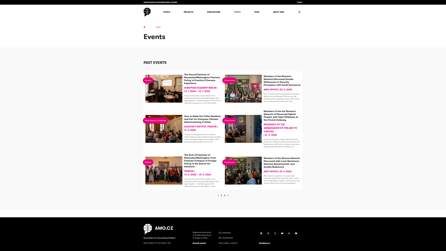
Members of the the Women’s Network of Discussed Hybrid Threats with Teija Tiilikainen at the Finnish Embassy (281, 115)
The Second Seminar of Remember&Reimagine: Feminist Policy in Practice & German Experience (202, 79)
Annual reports (199, 243)
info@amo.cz (264, 243)
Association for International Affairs (160, 2)
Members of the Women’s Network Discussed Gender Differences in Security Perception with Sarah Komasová (282, 80)
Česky (299, 2)
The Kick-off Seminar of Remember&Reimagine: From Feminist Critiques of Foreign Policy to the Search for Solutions (200, 161)
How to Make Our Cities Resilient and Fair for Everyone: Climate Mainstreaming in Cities (202, 119)
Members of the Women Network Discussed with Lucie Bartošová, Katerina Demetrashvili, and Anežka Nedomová (282, 162)
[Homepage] (147, 12)
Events (158, 27)
